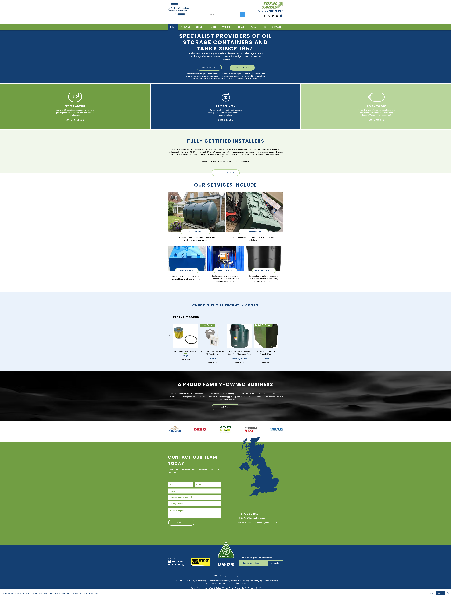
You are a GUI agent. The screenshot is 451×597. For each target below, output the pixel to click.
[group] (225, 343)
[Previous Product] (169, 336)
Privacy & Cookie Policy (211, 588)
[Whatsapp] (268, 15)
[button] (281, 15)
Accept (440, 593)
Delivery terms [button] (225, 576)
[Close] (448, 593)
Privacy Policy (93, 593)
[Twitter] (272, 15)
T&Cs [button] (216, 576)
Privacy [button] (235, 576)
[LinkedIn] (276, 15)
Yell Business (250, 588)
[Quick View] (185, 336)
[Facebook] (264, 15)
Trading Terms (228, 588)
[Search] (242, 14)
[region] (196, 219)
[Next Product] (281, 336)
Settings (430, 593)
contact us (224, 399)
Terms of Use (196, 588)
